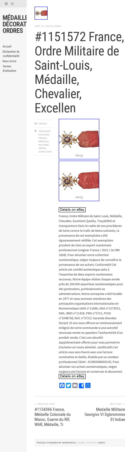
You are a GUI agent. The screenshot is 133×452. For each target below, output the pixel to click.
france (43, 123)
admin (57, 26)
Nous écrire (9, 61)
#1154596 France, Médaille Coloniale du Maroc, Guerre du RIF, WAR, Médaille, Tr (53, 417)
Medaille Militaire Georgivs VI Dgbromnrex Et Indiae (105, 414)
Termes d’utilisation (9, 68)
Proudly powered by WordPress (56, 442)
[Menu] (6, 4)
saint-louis (45, 151)
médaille (44, 141)
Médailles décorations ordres (21, 24)
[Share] (81, 385)
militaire (44, 144)
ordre (42, 148)
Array (101, 442)
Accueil (7, 46)
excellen (44, 134)
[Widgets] (12, 4)
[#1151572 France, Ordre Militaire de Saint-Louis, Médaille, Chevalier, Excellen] (80, 14)
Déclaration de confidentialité (11, 54)
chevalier (44, 131)
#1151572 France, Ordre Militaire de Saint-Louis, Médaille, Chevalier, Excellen (79, 72)
